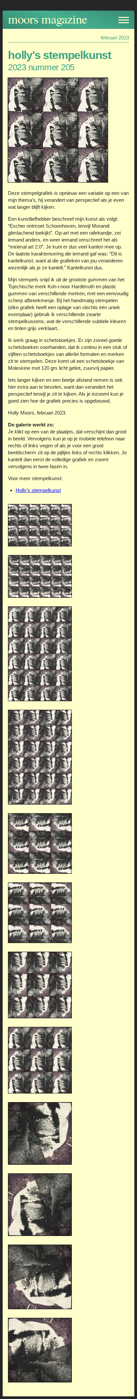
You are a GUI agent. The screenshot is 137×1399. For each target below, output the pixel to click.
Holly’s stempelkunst (38, 490)
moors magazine (47, 18)
